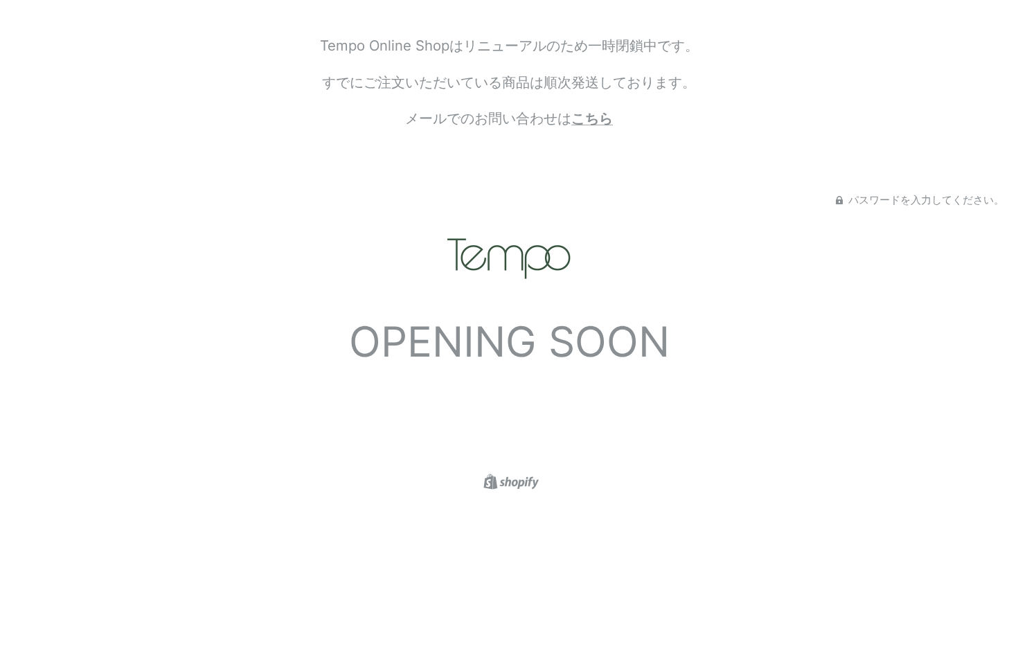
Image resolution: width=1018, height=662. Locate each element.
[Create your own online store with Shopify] (509, 480)
